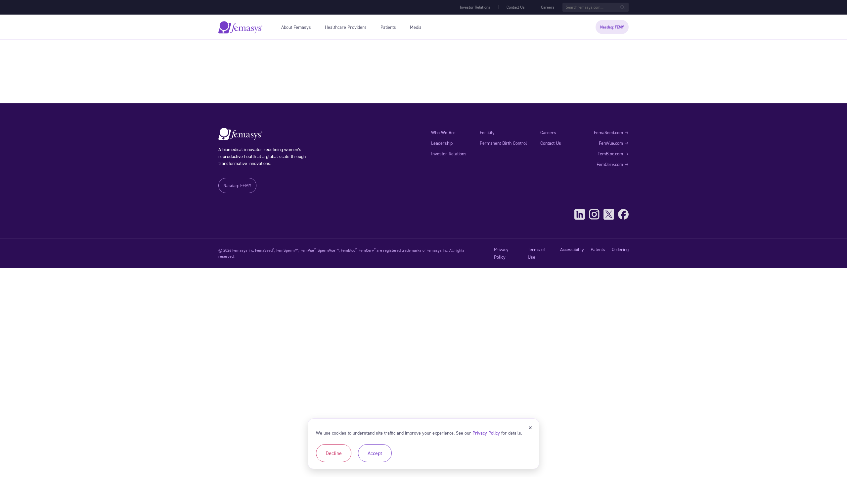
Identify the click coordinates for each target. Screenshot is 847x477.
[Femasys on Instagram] (594, 214)
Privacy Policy (501, 252)
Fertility (487, 132)
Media (416, 27)
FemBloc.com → (613, 153)
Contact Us (516, 7)
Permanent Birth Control (503, 143)
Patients (388, 27)
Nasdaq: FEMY (612, 27)
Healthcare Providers (346, 27)
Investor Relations (475, 7)
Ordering (620, 249)
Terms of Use (536, 252)
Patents (598, 249)
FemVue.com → (614, 143)
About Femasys (296, 27)
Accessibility (572, 249)
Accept (375, 453)
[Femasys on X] (608, 214)
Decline (334, 453)
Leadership (442, 143)
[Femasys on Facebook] (623, 214)
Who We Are (443, 132)
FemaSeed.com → (611, 132)
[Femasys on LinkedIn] (579, 214)
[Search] (623, 7)
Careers (548, 7)
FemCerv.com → (613, 164)
